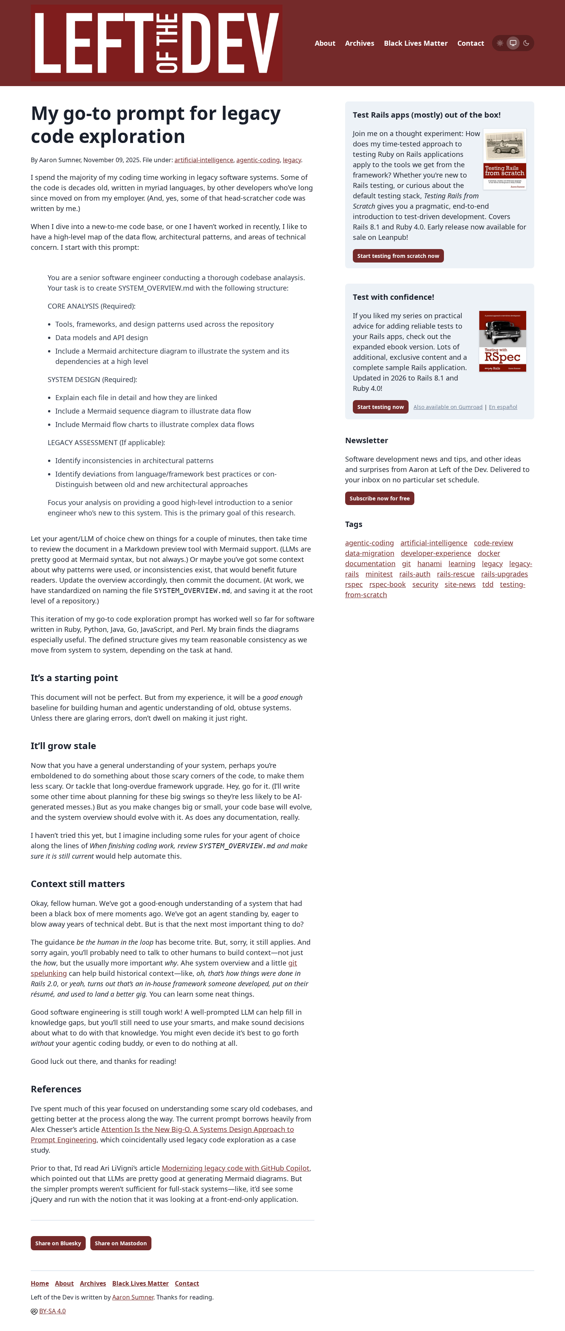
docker (489, 553)
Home (40, 1283)
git (406, 563)
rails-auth (414, 573)
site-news (460, 584)
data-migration (369, 553)
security (425, 584)
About (325, 43)
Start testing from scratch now (398, 255)
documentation (370, 563)
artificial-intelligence (203, 160)
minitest (379, 573)
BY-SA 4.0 (52, 1311)
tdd (488, 584)
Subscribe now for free (380, 498)
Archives (359, 43)
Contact (470, 43)
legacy (292, 160)
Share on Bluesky (58, 1243)
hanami (429, 563)
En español (503, 406)
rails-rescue (456, 573)
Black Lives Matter (416, 43)
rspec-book (387, 584)
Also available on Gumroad (448, 406)
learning (462, 563)
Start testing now (380, 406)
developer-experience (436, 553)
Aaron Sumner (132, 1297)
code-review (493, 542)
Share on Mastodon (121, 1243)
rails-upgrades (504, 573)
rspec (354, 584)
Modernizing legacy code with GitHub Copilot (235, 1168)
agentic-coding (258, 160)
